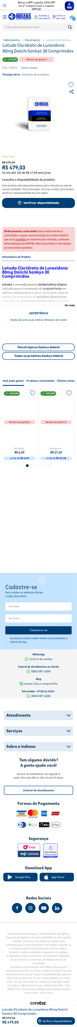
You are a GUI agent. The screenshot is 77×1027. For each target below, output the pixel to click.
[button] (72, 92)
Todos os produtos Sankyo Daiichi (38, 356)
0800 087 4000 (41, 671)
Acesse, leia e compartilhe (40, 683)
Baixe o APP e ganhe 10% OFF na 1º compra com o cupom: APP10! (36, 6)
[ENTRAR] (42, 17)
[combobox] (38, 28)
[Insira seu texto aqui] (17, 908)
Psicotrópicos (32, 40)
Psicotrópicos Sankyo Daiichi (38, 347)
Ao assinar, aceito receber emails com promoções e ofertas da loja (38, 640)
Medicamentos (12, 40)
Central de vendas (40, 659)
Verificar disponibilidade (41, 202)
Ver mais (70, 305)
